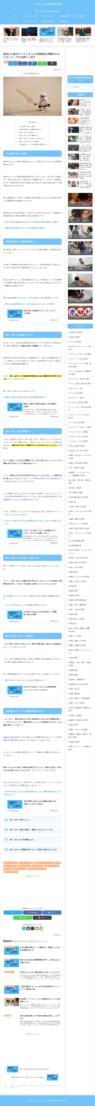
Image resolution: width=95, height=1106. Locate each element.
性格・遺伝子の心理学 (25, 865)
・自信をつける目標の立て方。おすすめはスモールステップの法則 (28, 304)
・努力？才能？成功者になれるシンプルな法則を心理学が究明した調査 (30, 222)
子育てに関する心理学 (10, 865)
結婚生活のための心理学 (20, 868)
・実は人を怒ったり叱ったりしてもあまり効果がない (23, 680)
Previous (1, 35)
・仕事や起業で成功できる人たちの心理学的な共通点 (23, 228)
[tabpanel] (11, 34)
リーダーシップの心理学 (27, 862)
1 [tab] (43, 46)
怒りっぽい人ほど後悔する (29, 135)
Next (94, 35)
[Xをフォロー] (24, 928)
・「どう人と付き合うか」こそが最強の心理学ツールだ (24, 605)
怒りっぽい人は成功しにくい (29, 132)
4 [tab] (52, 46)
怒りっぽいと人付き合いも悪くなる (32, 138)
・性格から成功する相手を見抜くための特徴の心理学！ (24, 397)
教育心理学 (8, 868)
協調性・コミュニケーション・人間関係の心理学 (48, 862)
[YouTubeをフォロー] (28, 928)
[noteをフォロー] (32, 928)
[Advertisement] (32, 891)
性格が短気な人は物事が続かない (31, 129)
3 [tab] (49, 46)
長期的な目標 (8, 737)
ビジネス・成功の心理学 (11, 862)
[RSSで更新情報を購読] (41, 928)
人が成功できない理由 (27, 126)
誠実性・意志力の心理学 (11, 871)
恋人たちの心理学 (38, 865)
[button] (52, 63)
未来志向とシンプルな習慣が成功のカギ (33, 144)
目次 (30, 122)
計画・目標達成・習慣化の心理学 (37, 868)
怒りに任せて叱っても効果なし (30, 141)
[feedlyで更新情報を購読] (37, 928)
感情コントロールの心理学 (52, 865)
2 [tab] (46, 46)
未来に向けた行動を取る (49, 478)
